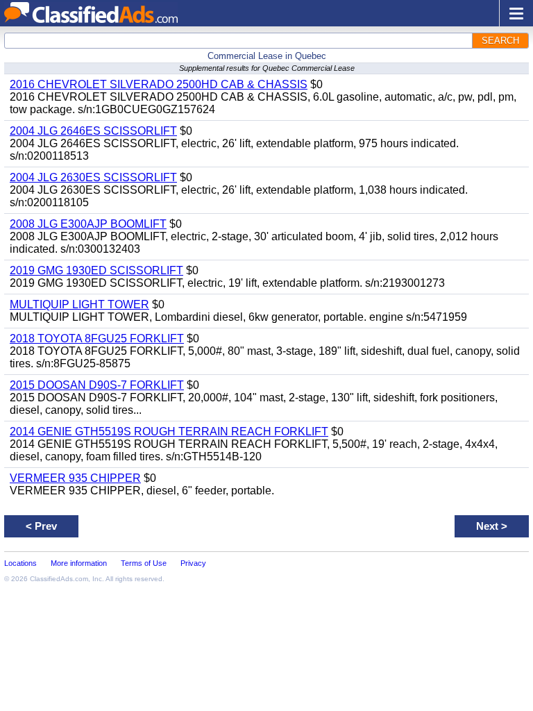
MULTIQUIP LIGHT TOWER (79, 304)
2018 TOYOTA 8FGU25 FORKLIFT (97, 338)
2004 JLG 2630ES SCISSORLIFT (93, 177)
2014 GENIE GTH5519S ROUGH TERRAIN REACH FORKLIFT (169, 431)
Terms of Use (144, 563)
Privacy (193, 563)
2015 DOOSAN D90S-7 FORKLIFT (97, 385)
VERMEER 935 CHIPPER (75, 478)
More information (79, 563)
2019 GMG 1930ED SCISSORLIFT (96, 270)
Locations (20, 563)
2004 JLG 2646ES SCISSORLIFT (93, 131)
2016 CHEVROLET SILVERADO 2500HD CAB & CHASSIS (158, 84)
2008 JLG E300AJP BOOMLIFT (88, 224)
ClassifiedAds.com (59, 579)
